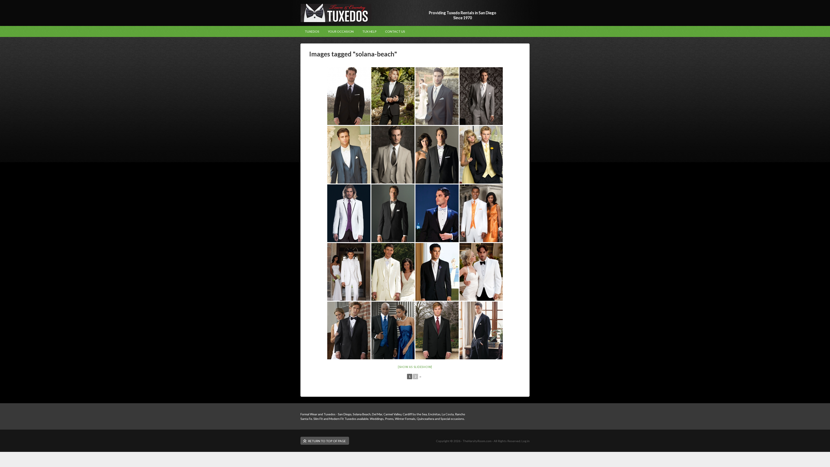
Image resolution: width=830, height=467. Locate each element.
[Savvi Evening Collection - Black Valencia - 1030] (393, 213)
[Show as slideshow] (415, 367)
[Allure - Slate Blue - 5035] (348, 155)
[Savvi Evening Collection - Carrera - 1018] (437, 213)
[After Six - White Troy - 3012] (481, 213)
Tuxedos (312, 31)
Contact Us (395, 31)
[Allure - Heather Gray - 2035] (481, 96)
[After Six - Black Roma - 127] (437, 330)
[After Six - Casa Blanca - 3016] (481, 272)
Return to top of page (327, 441)
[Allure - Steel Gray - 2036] (437, 96)
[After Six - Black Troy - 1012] (481, 155)
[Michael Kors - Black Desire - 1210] (348, 96)
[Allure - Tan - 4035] (393, 155)
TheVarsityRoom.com (477, 441)
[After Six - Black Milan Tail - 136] (481, 330)
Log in (526, 441)
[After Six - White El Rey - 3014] (348, 272)
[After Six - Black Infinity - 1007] (348, 330)
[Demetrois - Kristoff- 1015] (437, 155)
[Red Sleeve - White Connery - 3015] (348, 213)
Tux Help (369, 31)
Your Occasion (339, 31)
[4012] (393, 272)
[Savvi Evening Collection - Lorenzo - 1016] (393, 96)
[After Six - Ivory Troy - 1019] (437, 272)
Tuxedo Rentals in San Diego (336, 13)
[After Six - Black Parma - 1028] (393, 330)
